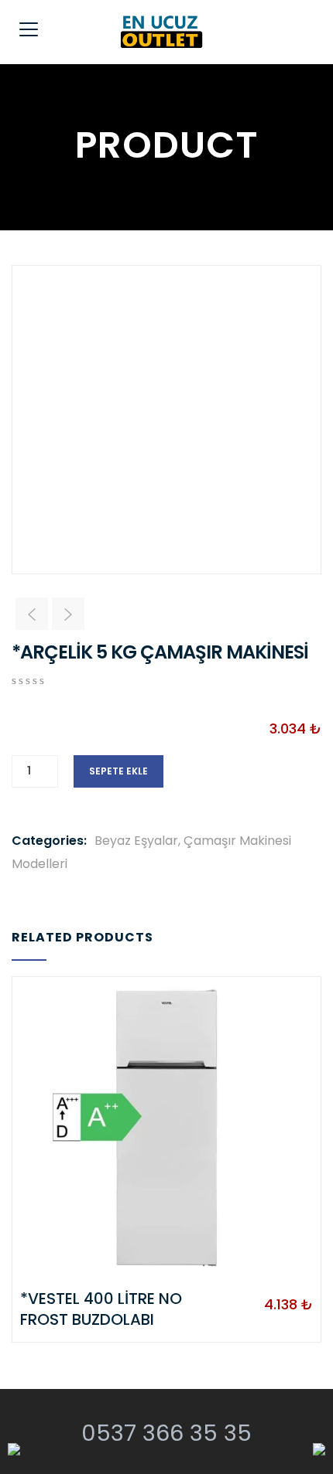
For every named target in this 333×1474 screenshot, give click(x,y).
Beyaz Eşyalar (136, 840)
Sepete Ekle (118, 771)
